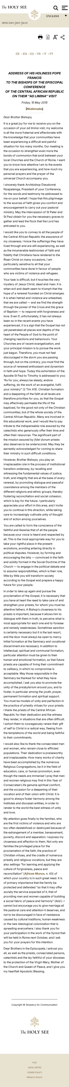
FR (39, 54)
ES (32, 54)
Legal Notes (34, 1067)
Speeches (8, 22)
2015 (18, 22)
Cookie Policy (34, 1072)
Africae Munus (34, 873)
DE (18, 54)
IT (45, 54)
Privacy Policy (34, 1077)
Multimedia (34, 109)
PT (51, 54)
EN (25, 54)
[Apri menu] (64, 8)
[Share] (63, 38)
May (25, 22)
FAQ (34, 1062)
